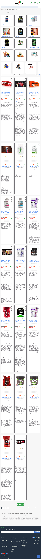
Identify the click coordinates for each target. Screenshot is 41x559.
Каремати (23, 540)
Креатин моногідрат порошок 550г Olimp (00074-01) (34, 261)
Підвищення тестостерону (34, 47)
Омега (17, 47)
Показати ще (20, 504)
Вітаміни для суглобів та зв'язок (33, 25)
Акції (12, 551)
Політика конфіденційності (4, 544)
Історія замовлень (14, 546)
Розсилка (12, 549)
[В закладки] (11, 78)
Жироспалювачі (32, 36)
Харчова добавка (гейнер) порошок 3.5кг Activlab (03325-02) (6, 390)
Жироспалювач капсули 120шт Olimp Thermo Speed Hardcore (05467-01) (34, 93)
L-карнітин (4, 24)
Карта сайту (13, 543)
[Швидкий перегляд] (11, 82)
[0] (34, 3)
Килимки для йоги (24, 538)
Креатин (3, 47)
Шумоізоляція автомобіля (23, 546)
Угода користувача (4, 546)
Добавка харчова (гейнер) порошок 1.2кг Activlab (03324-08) (6, 321)
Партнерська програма (15, 541)
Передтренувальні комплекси (5, 59)
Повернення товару (4, 540)
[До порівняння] (11, 80)
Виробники (13, 537)
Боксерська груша (24, 542)
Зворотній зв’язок (4, 542)
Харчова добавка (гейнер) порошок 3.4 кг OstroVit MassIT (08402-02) (33, 321)
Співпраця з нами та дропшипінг (4, 548)
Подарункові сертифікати (13, 539)
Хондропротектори (32, 58)
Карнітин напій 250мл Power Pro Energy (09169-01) (6, 158)
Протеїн (17, 58)
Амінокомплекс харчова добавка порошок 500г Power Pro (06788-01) (20, 93)
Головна (2, 9)
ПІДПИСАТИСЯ (37, 531)
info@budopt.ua (36, 543)
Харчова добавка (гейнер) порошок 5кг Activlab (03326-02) (6, 451)
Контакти (2, 537)
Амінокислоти (18, 24)
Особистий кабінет (14, 544)
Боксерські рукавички (25, 543)
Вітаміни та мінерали (6, 36)
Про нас (2, 538)
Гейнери (17, 36)
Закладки (12, 547)
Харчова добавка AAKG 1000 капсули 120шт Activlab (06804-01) (20, 451)
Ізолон (22, 537)
